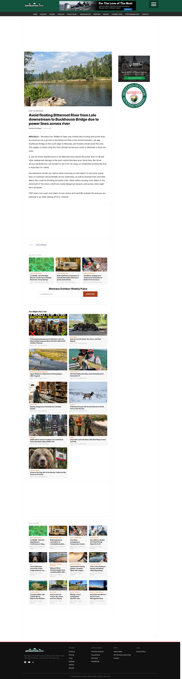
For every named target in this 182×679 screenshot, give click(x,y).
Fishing (52, 14)
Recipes (106, 14)
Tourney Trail (117, 14)
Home (35, 14)
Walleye (71, 661)
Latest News (118, 652)
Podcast (61, 14)
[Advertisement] (90, 34)
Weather (97, 14)
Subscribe (90, 294)
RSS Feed (94, 658)
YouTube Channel (97, 652)
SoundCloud (95, 655)
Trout (71, 658)
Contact (145, 14)
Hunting (43, 14)
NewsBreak (95, 661)
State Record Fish (132, 14)
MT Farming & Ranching (122, 655)
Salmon (71, 665)
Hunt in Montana (36, 111)
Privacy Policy (140, 652)
